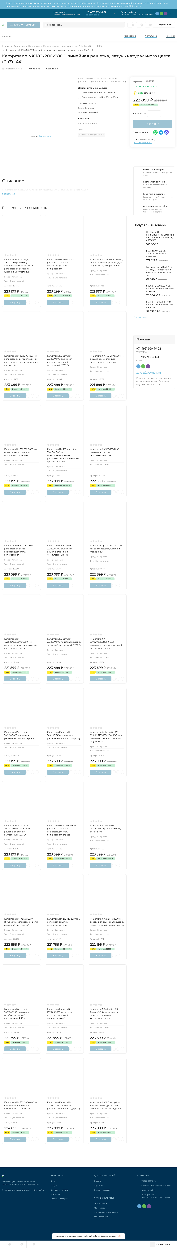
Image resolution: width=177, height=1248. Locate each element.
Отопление (19, 46)
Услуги (54, 1185)
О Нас (53, 1181)
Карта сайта (38, 1190)
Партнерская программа (106, 1212)
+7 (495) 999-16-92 (96, 12)
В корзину (15, 302)
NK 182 (99, 46)
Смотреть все (141, 317)
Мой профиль (100, 1203)
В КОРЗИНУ (153, 124)
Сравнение (52, 69)
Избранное (34, 69)
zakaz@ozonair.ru (148, 372)
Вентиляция (91, 123)
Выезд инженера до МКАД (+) (99, 92)
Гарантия (98, 1185)
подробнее (9, 194)
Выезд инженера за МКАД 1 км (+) (100, 97)
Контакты (55, 1194)
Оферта (97, 1181)
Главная (6, 46)
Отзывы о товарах (59, 1199)
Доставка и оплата (59, 1190)
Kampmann (34, 46)
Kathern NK (86, 46)
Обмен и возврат (102, 1190)
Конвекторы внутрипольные (91, 135)
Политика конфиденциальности (16, 1190)
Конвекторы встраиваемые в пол (60, 46)
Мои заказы (99, 1208)
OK (119, 1236)
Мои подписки (101, 1217)
